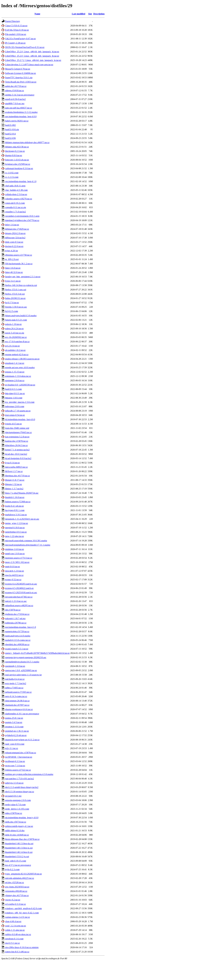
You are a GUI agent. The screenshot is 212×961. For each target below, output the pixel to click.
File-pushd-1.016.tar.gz (15, 34)
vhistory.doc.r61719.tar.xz (17, 895)
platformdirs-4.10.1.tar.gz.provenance (22, 713)
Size (90, 14)
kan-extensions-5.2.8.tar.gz (17, 436)
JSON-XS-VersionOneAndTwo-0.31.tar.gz (24, 47)
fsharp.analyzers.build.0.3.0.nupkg (20, 315)
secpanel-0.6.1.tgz (13, 796)
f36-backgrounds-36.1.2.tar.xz (18, 263)
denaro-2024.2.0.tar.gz (15, 233)
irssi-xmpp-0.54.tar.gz (15, 415)
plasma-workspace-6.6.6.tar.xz (19, 709)
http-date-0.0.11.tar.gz (15, 393)
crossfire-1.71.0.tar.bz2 (15, 211)
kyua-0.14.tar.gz (12, 462)
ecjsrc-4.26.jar (11, 250)
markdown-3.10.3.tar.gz (16, 514)
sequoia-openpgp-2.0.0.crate (18, 800)
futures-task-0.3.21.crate (16, 320)
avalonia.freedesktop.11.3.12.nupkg (21, 112)
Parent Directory (12, 21)
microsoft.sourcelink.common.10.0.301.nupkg (26, 540)
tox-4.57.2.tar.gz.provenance (18, 865)
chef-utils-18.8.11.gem (15, 185)
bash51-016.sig (12, 129)
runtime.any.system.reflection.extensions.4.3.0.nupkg (29, 774)
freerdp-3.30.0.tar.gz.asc (16, 307)
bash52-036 (10, 138)
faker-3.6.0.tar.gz (12, 268)
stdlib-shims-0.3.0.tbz (15, 830)
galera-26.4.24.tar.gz (14, 328)
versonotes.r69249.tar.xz (16, 891)
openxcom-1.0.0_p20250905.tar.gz (21, 670)
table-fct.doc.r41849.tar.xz (17, 835)
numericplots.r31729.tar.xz (17, 631)
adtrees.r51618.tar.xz (14, 90)
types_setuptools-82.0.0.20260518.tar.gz (23, 874)
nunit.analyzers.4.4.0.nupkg (17, 636)
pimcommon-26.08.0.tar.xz (17, 700)
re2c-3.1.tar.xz (11, 748)
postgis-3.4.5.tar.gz (13, 722)
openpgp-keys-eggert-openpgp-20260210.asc (25, 657)
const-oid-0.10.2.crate (15, 203)
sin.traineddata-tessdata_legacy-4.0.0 (21, 817)
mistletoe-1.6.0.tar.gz (14, 549)
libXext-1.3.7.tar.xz (14, 471)
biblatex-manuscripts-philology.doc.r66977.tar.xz (27, 142)
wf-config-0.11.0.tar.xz (15, 904)
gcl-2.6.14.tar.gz (12, 346)
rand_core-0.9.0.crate (14, 744)
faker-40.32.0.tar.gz (14, 272)
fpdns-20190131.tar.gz (15, 298)
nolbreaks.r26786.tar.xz (15, 623)
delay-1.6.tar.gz (12, 224)
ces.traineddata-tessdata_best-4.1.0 (20, 181)
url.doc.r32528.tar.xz (14, 882)
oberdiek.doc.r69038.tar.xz (17, 644)
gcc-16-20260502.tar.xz (16, 337)
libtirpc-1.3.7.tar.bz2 (14, 488)
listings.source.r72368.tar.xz (17, 501)
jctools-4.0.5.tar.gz (13, 424)
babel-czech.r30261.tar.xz (16, 121)
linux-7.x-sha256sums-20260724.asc (22, 493)
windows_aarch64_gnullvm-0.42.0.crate (23, 908)
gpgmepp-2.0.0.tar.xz (14, 380)
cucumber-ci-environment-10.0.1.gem (22, 216)
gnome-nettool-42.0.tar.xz (16, 354)
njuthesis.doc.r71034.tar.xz (17, 614)
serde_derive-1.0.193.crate (17, 809)
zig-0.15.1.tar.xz (12, 943)
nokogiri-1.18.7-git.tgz (15, 618)
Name (37, 14)
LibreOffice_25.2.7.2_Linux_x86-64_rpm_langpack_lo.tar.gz (33, 60)
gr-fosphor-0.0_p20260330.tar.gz (20, 385)
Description (99, 14)
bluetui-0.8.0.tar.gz (13, 155)
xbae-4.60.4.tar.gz (13, 921)
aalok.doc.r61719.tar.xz (15, 86)
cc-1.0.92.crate (11, 173)
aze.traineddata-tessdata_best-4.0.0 (20, 116)
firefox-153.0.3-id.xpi (15, 294)
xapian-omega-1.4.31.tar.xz (17, 917)
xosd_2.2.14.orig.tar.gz (15, 926)
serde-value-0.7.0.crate (15, 804)
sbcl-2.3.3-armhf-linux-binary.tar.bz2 (21, 787)
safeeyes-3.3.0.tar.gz (14, 783)
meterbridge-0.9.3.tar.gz (16, 532)
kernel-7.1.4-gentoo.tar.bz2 (17, 449)
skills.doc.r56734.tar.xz (15, 822)
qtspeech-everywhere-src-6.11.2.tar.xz (22, 739)
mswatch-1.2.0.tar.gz (14, 571)
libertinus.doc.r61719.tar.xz (17, 475)
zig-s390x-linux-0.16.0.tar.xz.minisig (22, 947)
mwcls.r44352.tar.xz (14, 575)
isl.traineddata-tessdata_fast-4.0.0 (20, 419)
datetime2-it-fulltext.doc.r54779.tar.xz (22, 220)
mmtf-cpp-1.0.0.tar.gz (15, 553)
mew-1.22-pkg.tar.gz (14, 536)
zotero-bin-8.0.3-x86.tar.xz (17, 951)
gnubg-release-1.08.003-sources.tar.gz (22, 359)
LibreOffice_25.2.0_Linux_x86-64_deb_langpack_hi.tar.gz (32, 51)
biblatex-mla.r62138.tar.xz (17, 147)
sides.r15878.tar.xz (13, 813)
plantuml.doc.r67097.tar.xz (17, 705)
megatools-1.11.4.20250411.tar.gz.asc (22, 519)
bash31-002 (10, 125)
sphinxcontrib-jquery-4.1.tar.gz (19, 826)
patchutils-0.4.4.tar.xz (15, 679)
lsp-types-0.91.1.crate (15, 510)
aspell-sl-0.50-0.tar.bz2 (15, 99)
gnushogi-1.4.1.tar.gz (14, 363)
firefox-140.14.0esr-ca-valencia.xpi (21, 285)
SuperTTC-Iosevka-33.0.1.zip (18, 77)
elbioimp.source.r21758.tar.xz (18, 255)
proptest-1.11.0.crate (14, 726)
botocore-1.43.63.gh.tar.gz (17, 160)
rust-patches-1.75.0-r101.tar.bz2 (19, 778)
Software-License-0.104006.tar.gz (20, 73)
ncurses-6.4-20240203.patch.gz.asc (21, 584)
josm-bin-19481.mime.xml (17, 428)
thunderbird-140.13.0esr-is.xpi (19, 848)
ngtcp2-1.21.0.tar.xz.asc (16, 601)
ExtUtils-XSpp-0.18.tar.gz (17, 30)
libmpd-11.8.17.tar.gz (14, 480)
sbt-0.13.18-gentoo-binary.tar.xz (19, 791)
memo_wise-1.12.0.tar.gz (16, 523)
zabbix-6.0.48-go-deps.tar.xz (18, 934)
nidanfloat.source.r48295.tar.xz (19, 605)
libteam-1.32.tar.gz (13, 484)
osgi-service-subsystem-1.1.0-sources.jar (23, 675)
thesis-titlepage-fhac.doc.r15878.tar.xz (22, 839)
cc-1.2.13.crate (11, 177)
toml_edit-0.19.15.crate (15, 861)
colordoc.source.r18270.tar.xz (18, 198)
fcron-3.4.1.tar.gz (13, 281)
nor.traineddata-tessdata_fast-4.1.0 (20, 627)
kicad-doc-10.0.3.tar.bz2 (16, 454)
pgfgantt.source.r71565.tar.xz (18, 692)
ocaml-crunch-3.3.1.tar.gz (16, 649)
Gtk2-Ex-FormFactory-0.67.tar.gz (20, 38)
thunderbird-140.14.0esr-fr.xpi (18, 852)
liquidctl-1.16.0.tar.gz (14, 497)
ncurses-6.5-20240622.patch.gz (19, 588)
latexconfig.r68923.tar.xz (16, 467)
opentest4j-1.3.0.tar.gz (15, 666)
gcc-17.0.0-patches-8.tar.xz (17, 341)
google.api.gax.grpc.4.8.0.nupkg (20, 367)
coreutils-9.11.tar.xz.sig (15, 207)
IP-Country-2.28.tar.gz (15, 43)
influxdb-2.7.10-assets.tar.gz (18, 411)
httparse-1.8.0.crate (13, 398)
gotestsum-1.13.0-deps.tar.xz (18, 376)
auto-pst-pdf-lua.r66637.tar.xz (18, 108)
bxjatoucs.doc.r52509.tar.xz (17, 164)
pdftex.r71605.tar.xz (14, 687)
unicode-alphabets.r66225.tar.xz (19, 878)
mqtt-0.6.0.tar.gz (12, 566)
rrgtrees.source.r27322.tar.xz (18, 770)
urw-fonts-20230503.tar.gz (17, 887)
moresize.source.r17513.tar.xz (18, 558)
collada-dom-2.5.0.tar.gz (16, 194)
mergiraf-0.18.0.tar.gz (15, 527)
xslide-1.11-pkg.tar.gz (15, 930)
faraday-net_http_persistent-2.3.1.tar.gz (22, 276)
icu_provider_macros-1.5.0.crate (19, 402)
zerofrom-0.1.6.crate (14, 938)
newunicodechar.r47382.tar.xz (18, 597)
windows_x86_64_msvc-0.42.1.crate (22, 913)
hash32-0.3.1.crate (13, 389)
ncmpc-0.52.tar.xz (13, 579)
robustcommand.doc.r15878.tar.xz (20, 752)
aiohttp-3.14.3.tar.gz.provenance (19, 95)
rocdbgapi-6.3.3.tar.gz (15, 761)
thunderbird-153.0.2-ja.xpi (17, 856)
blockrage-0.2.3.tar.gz (15, 151)
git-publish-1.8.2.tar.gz (15, 350)
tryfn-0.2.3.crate (12, 869)
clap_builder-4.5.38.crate (16, 190)
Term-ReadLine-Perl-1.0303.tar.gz (20, 82)
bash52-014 (10, 134)
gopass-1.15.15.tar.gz (14, 372)
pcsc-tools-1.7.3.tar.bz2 (15, 683)
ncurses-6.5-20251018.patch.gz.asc (21, 592)
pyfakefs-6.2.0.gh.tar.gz (16, 735)
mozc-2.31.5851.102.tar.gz (17, 562)
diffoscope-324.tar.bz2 (15, 237)
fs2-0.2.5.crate (11, 311)
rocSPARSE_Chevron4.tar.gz (18, 757)
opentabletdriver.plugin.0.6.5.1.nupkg (22, 662)
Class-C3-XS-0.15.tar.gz (16, 25)
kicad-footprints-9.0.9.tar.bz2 (18, 458)
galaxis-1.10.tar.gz (13, 324)
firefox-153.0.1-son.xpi (15, 289)
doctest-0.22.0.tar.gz (14, 246)
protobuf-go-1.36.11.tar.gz (17, 731)
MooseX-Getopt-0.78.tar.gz (17, 69)
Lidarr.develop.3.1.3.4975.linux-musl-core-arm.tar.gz (29, 64)
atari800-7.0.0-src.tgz (14, 103)
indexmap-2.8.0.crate (14, 406)
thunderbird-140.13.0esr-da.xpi (19, 843)
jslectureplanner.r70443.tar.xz (18, 432)
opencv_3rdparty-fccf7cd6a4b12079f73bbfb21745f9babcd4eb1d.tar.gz (37, 653)
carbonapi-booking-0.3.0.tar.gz (19, 168)
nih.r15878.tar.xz (12, 610)
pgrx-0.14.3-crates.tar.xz (16, 696)
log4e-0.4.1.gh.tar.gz (14, 506)
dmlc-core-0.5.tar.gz (14, 242)
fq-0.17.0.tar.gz (12, 302)
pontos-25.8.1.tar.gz (14, 718)
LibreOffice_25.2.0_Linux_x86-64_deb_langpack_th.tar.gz (32, 56)
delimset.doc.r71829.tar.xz (17, 229)
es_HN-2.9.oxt (12, 259)
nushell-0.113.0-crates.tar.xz (17, 640)
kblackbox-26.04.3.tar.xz (16, 445)
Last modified (78, 14)
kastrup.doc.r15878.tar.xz (16, 441)
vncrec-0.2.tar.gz (12, 900)
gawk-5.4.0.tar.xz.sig (14, 333)
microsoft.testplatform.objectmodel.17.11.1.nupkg (27, 545)
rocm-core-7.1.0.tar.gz (15, 765)
